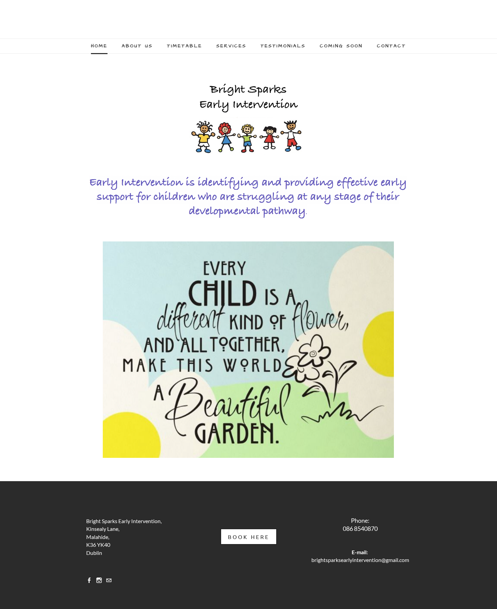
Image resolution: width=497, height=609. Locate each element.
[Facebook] (89, 580)
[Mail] (109, 580)
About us (137, 46)
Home (99, 46)
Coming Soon (341, 46)
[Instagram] (99, 580)
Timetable (184, 46)
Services (231, 46)
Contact (391, 46)
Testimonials (283, 46)
